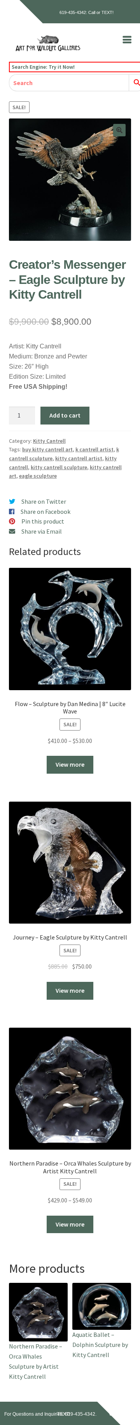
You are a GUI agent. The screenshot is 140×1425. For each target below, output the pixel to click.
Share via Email (41, 531)
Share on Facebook (45, 511)
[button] (119, 130)
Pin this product (42, 521)
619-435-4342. (80, 1414)
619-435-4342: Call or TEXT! (87, 12)
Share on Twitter (43, 501)
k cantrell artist (94, 449)
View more (70, 764)
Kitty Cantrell (49, 440)
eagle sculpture (38, 475)
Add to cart (64, 415)
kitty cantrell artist (78, 458)
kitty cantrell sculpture (59, 467)
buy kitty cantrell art (47, 449)
